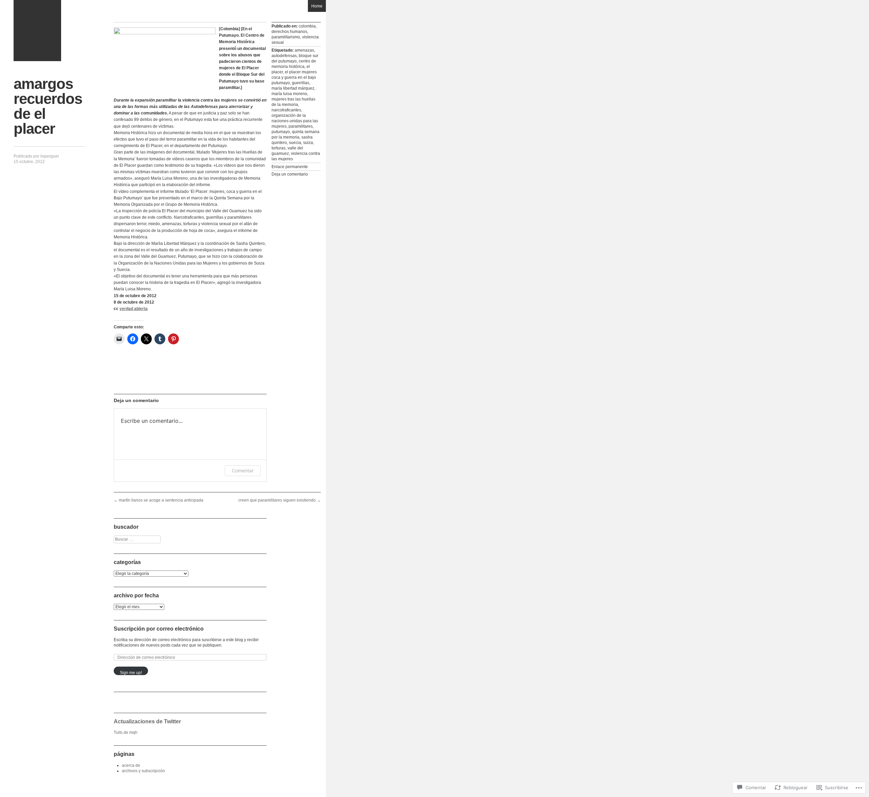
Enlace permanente (290, 166)
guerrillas (300, 82)
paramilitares (301, 126)
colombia (307, 26)
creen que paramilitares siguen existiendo (279, 500)
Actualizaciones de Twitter (147, 721)
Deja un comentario (290, 174)
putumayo (281, 131)
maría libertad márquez (293, 88)
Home (316, 6)
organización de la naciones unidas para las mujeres (295, 121)
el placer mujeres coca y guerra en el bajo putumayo (294, 77)
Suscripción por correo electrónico (159, 629)
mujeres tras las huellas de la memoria (293, 102)
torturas (278, 148)
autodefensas (284, 55)
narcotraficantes (286, 110)
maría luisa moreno (289, 93)
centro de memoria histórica (294, 64)
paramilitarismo (286, 37)
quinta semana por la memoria (295, 134)
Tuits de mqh (125, 732)
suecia (295, 142)
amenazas (304, 50)
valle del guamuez (287, 151)
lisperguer (49, 156)
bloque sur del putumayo (295, 58)
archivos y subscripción (143, 770)
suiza (308, 142)
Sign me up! (131, 672)
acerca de (131, 765)
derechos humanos (289, 31)
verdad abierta (133, 308)
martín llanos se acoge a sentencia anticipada (158, 500)
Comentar (243, 470)
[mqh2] (37, 30)
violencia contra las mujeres (296, 156)
